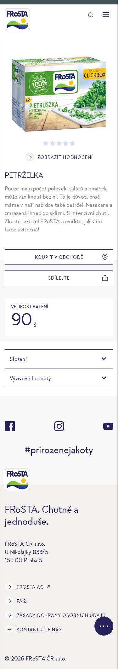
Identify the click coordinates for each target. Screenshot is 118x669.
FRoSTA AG (30, 587)
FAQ (22, 601)
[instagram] (59, 426)
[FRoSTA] (17, 19)
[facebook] (10, 426)
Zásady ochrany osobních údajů (61, 615)
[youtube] (108, 426)
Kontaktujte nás (39, 629)
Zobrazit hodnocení (65, 157)
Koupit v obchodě (59, 257)
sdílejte (59, 278)
